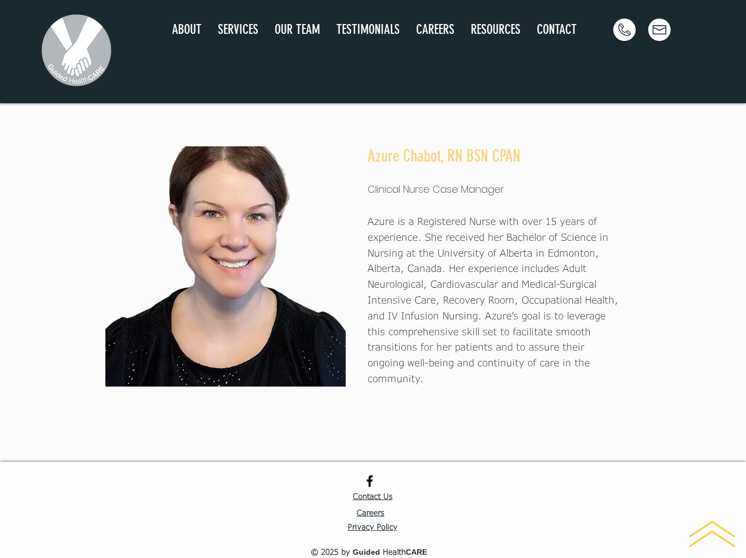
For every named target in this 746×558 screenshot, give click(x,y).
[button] (238, 30)
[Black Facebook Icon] (369, 481)
